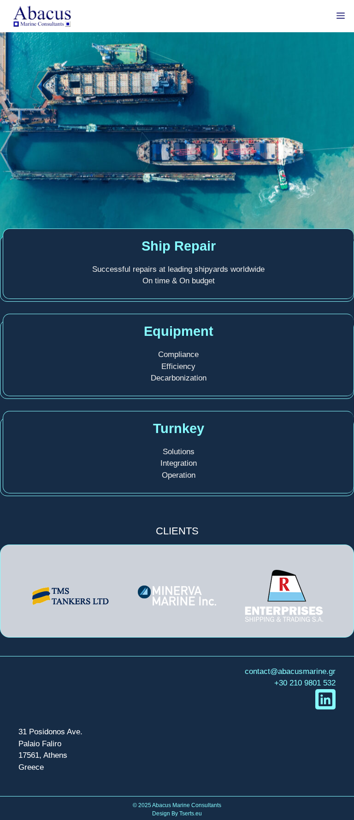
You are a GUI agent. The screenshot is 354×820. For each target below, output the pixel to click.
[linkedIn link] (325, 699)
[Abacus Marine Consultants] (42, 16)
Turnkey (178, 428)
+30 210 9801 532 (305, 683)
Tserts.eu (190, 813)
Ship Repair (179, 246)
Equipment (178, 331)
